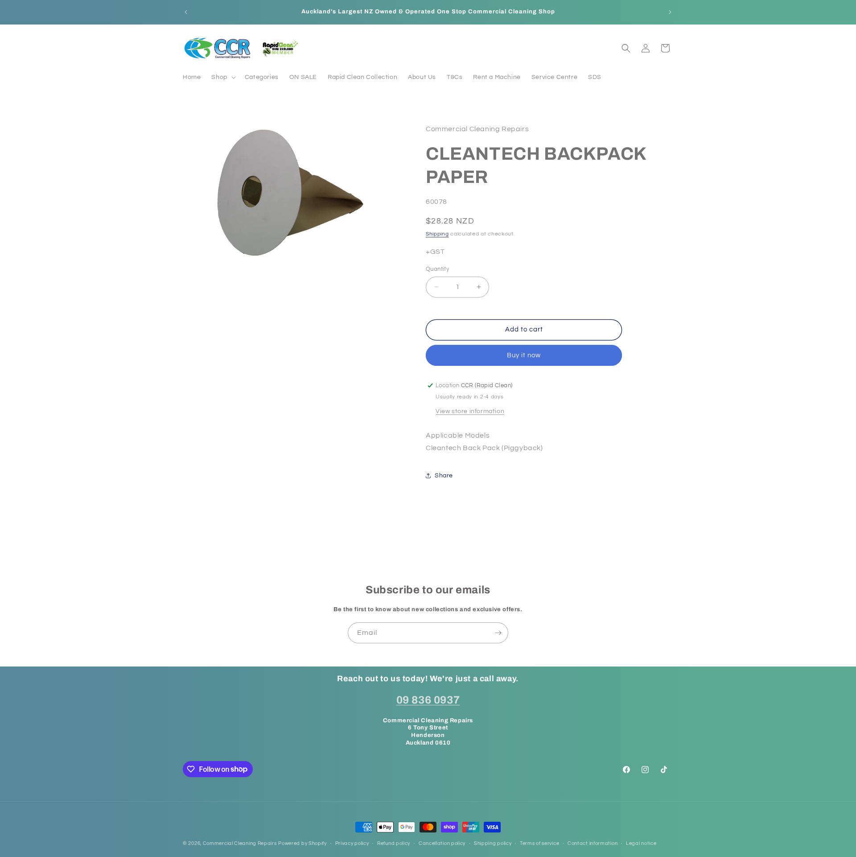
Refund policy (393, 842)
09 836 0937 (428, 699)
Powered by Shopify (302, 843)
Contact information (592, 842)
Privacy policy (352, 842)
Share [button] (444, 475)
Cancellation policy (442, 842)
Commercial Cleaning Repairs (240, 843)
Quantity (437, 269)
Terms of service (539, 842)
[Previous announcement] (186, 12)
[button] (222, 77)
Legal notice (641, 842)
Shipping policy (493, 842)
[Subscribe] (498, 632)
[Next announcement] (670, 12)
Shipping (437, 234)
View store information (470, 411)
